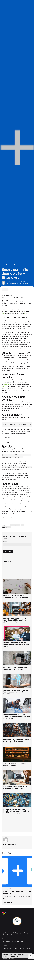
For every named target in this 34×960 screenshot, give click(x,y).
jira (22, 525)
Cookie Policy (14, 956)
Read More (6, 902)
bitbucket (13, 525)
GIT (25, 313)
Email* (5, 541)
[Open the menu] (4, 57)
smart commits (6, 527)
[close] (30, 955)
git (19, 525)
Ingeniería (4, 265)
